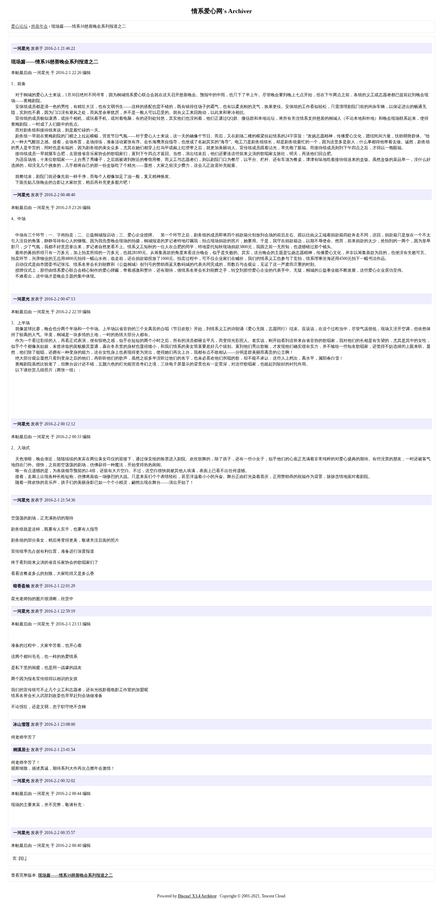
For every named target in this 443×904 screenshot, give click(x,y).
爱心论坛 (19, 26)
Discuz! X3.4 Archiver (197, 896)
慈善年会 (39, 26)
